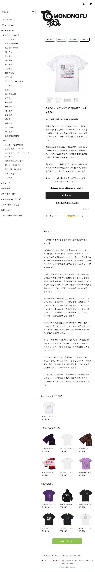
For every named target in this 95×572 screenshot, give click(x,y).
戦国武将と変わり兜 (11, 35)
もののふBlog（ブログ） (11, 199)
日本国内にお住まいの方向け (67, 203)
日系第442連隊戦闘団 (14, 145)
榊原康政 (8, 106)
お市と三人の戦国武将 (14, 81)
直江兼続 (8, 77)
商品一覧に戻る (67, 541)
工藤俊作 (8, 178)
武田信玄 (8, 56)
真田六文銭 (9, 73)
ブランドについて (8, 25)
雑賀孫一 (8, 98)
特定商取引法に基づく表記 (71, 556)
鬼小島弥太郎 (10, 94)
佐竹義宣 (8, 85)
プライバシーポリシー (50, 556)
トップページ (6, 20)
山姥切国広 (9, 127)
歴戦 (5, 141)
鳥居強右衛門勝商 (12, 136)
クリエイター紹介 (8, 194)
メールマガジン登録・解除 (12, 216)
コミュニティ (6, 183)
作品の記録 (5, 188)
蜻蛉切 (7, 119)
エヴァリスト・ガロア (14, 149)
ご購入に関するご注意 (10, 205)
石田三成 (8, 115)
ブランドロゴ (10, 39)
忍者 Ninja (10, 173)
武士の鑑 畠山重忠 (13, 169)
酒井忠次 (8, 111)
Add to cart (67, 195)
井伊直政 (8, 102)
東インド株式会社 (12, 165)
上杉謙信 (8, 69)
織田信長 (8, 60)
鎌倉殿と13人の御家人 (14, 161)
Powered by (64, 567)
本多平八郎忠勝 (11, 44)
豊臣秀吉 (8, 65)
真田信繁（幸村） (12, 48)
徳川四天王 (9, 52)
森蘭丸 (7, 90)
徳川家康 (8, 132)
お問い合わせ (6, 210)
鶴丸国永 (8, 123)
